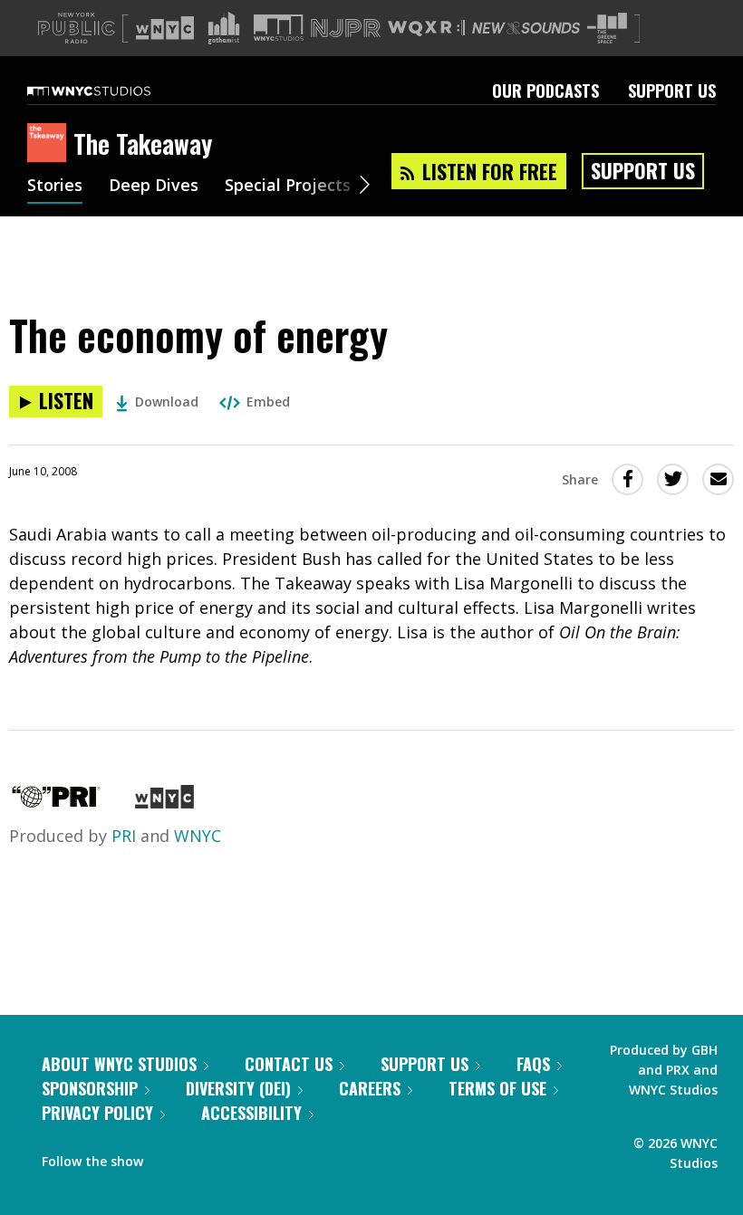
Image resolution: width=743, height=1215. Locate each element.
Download (166, 401)
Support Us (672, 90)
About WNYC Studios (119, 1064)
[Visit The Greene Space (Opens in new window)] (607, 28)
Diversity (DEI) (238, 1088)
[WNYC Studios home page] (111, 90)
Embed (268, 401)
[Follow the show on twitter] (205, 1157)
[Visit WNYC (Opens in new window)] (165, 28)
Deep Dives (153, 186)
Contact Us (289, 1064)
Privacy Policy (97, 1112)
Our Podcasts (545, 90)
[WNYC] (164, 802)
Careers (369, 1088)
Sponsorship (90, 1088)
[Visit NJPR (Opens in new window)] (346, 28)
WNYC (197, 836)
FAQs (533, 1064)
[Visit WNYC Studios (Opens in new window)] (279, 27)
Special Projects (288, 186)
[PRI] (56, 802)
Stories (54, 186)
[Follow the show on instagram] (239, 1157)
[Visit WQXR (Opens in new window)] (426, 28)
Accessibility (251, 1112)
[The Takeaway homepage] (50, 144)
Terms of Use (497, 1088)
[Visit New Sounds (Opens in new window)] (526, 28)
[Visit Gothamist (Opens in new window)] (223, 28)
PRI (123, 836)
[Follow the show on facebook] (169, 1157)
